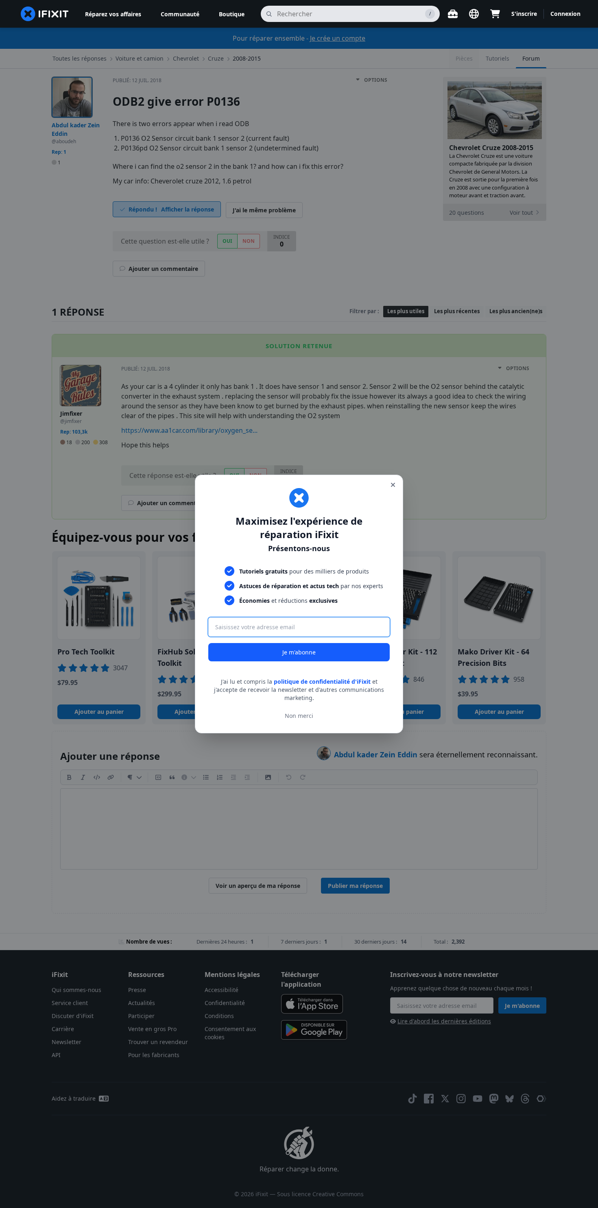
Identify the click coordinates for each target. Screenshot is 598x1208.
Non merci (299, 716)
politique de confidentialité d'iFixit (322, 681)
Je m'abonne (299, 652)
